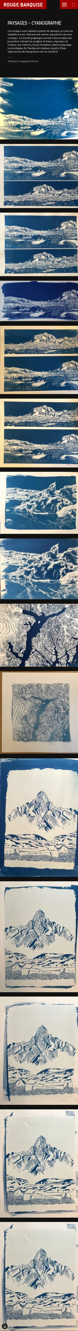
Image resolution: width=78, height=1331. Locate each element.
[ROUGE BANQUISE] (23, 4)
